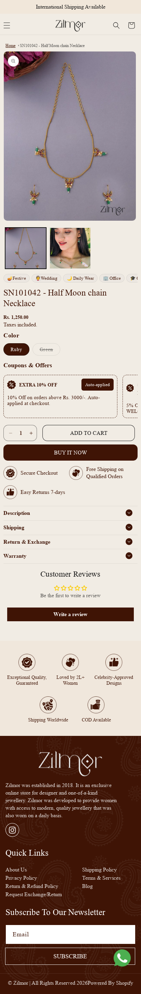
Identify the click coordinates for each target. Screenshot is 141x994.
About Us (16, 869)
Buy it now (70, 452)
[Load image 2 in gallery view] (70, 248)
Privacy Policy (21, 878)
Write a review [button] (70, 614)
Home (10, 45)
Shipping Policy (99, 869)
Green (50, 351)
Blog (87, 886)
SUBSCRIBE (70, 956)
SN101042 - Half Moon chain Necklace (52, 45)
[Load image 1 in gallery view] (25, 248)
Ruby (16, 349)
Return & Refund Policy (31, 886)
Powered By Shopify (110, 983)
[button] (116, 25)
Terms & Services (101, 878)
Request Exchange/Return (33, 894)
